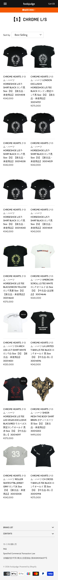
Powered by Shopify (27, 567)
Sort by (6, 34)
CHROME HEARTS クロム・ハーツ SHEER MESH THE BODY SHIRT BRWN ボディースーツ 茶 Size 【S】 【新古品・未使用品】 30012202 (42, 420)
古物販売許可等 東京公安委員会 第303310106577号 (25, 558)
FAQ (5, 549)
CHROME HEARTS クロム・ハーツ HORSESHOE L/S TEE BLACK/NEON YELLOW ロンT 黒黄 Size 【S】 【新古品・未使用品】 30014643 (14, 287)
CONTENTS (7, 533)
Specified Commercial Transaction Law (19, 553)
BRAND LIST (8, 527)
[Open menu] (5, 4)
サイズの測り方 (10, 544)
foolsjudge (14, 567)
